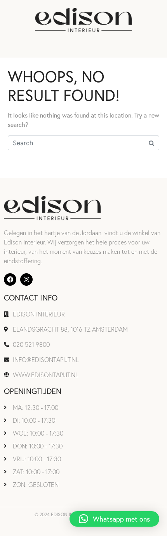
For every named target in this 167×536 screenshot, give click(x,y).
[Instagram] (26, 279)
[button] (114, 519)
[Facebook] (10, 279)
